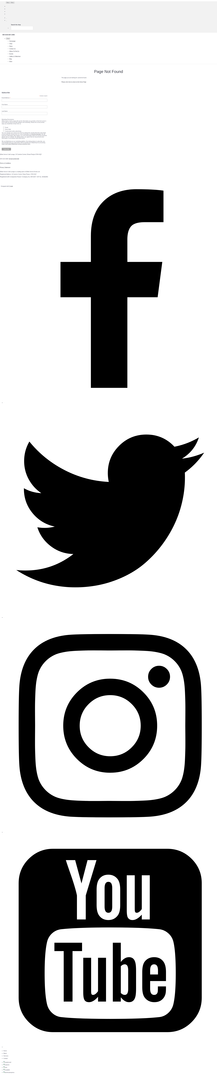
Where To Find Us (14, 51)
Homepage (12, 41)
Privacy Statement (5, 167)
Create (11, 186)
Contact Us (12, 48)
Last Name (5, 111)
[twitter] (110, 617)
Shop (10, 43)
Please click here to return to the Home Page (73, 82)
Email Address (6, 98)
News (11, 46)
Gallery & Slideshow (15, 56)
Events (11, 53)
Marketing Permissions (8, 119)
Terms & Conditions (5, 163)
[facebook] (110, 402)
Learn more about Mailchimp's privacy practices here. (16, 144)
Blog (10, 59)
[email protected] (36, 134)
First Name (5, 104)
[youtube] (110, 1047)
